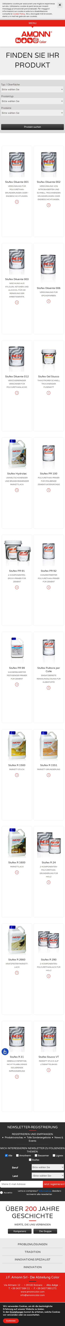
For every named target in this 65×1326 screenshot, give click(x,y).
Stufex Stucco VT (49, 1056)
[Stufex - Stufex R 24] (49, 842)
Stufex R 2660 (16, 959)
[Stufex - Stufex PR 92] (49, 550)
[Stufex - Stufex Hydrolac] (17, 453)
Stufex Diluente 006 (48, 288)
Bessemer (43, 1155)
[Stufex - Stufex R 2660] (17, 939)
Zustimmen (11, 1320)
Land (15, 1176)
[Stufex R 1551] (49, 775)
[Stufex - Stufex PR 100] (49, 453)
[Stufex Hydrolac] (17, 490)
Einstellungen (16, 1312)
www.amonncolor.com (32, 1291)
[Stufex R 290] (49, 976)
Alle (10, 1155)
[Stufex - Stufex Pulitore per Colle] (49, 647)
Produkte (6, 108)
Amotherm (25, 1155)
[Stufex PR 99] (17, 684)
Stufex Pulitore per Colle (48, 669)
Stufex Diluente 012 (17, 376)
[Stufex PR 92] (49, 587)
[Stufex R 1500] (17, 775)
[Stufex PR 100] (49, 490)
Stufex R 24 (49, 862)
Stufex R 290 (48, 959)
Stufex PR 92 (48, 570)
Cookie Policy (19, 14)
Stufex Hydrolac (17, 473)
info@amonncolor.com (33, 1295)
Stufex (35, 1159)
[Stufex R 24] (49, 882)
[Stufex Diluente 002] (49, 205)
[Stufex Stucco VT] (49, 1070)
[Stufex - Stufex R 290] (49, 939)
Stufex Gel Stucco (48, 376)
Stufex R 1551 (48, 765)
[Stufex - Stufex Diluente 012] (17, 356)
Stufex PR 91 (17, 570)
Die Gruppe (45, 1231)
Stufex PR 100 (48, 473)
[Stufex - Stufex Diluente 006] (49, 263)
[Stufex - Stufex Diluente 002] (49, 161)
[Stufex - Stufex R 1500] (17, 745)
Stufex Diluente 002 (48, 182)
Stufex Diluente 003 (17, 279)
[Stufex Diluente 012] (17, 393)
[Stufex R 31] (17, 1077)
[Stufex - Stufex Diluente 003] (17, 258)
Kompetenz (19, 1231)
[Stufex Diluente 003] (17, 302)
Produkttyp (7, 96)
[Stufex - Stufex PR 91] (17, 550)
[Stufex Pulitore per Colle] (49, 688)
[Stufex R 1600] (17, 872)
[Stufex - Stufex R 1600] (17, 842)
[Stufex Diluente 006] (49, 301)
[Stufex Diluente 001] (17, 202)
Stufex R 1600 (16, 862)
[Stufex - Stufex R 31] (17, 1036)
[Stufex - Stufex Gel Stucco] (49, 356)
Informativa (45, 1191)
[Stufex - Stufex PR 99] (17, 647)
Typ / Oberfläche (10, 84)
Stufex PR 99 (17, 668)
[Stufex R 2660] (17, 973)
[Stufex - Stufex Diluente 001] (17, 161)
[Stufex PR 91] (17, 587)
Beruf (15, 1167)
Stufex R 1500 (16, 765)
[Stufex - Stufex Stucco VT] (49, 1036)
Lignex (59, 1155)
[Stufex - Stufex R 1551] (49, 745)
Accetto (8, 1192)
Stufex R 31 (17, 1056)
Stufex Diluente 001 (17, 182)
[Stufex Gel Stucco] (49, 393)
